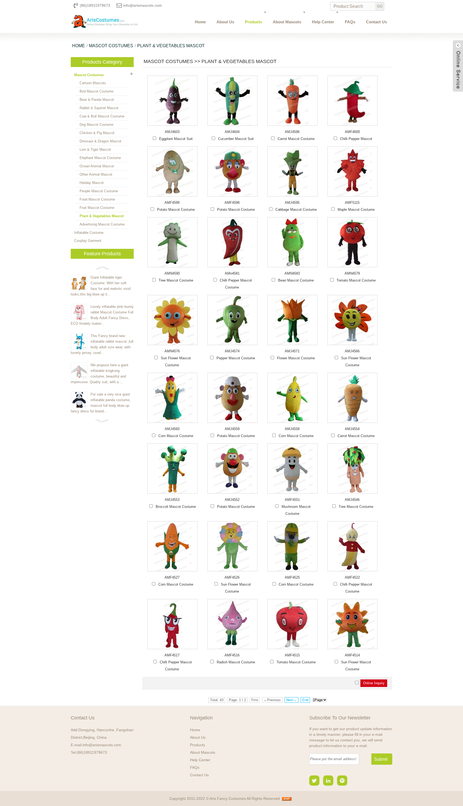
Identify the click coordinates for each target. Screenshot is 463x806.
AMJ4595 (292, 203)
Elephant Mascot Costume (100, 158)
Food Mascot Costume (97, 199)
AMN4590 (172, 273)
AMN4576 (172, 351)
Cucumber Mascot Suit (236, 139)
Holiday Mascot (92, 183)
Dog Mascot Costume (96, 125)
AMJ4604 (232, 132)
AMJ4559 (232, 429)
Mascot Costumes (111, 45)
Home (200, 22)
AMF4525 (292, 577)
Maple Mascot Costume (356, 210)
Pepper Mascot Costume (235, 358)
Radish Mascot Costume (236, 662)
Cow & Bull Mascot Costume (102, 116)
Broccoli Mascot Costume (176, 507)
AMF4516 (232, 655)
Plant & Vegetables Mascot (171, 45)
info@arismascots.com (142, 5)
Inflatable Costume (88, 233)
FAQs (350, 22)
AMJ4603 (172, 132)
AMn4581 (232, 273)
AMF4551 (292, 500)
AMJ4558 (292, 429)
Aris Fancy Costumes (228, 798)
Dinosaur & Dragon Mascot (100, 141)
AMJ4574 (232, 351)
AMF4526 (232, 577)
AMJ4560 (172, 429)
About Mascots (287, 22)
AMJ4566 (352, 351)
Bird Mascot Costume (96, 91)
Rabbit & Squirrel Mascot (99, 108)
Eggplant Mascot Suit (176, 139)
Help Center (323, 22)
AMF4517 (172, 655)
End (305, 700)
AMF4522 (352, 577)
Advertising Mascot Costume (102, 224)
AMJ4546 (352, 500)
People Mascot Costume (99, 191)
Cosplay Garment (87, 241)
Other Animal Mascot (96, 174)
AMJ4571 (292, 351)
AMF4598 (232, 203)
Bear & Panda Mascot (97, 100)
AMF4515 (292, 655)
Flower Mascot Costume (296, 358)
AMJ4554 (352, 429)
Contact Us (376, 22)
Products (253, 22)
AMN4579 (352, 273)
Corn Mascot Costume (175, 436)
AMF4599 (172, 203)
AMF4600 (352, 132)
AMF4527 (172, 577)
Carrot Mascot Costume (296, 139)
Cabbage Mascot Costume (296, 210)
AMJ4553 (172, 500)
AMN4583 (292, 273)
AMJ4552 (232, 500)
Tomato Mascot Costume (356, 280)
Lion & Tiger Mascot (95, 149)
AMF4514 (352, 655)
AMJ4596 (292, 132)
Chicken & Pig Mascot (97, 133)
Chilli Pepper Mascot (356, 139)
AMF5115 (352, 203)
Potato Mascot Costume (176, 210)
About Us (225, 22)
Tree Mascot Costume (176, 280)
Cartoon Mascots (93, 83)
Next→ (291, 700)
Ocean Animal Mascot (97, 166)
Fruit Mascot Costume (97, 208)
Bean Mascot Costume (296, 280)
